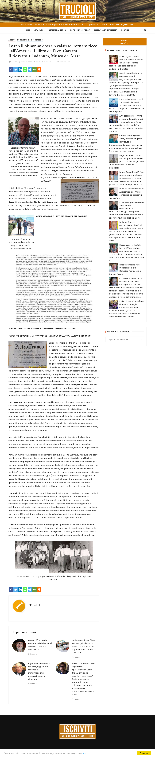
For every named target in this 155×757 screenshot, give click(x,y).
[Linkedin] (20, 69)
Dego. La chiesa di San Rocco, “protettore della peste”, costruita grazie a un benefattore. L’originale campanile (126, 161)
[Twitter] (15, 69)
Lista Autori (39, 30)
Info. (85, 753)
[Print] (39, 69)
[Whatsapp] (25, 69)
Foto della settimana (80, 30)
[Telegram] (30, 69)
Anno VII (12, 40)
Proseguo (144, 753)
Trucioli (49, 62)
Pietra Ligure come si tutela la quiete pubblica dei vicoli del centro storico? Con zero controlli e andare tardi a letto (126, 62)
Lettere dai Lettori (57, 30)
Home (27, 30)
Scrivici (125, 30)
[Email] (34, 69)
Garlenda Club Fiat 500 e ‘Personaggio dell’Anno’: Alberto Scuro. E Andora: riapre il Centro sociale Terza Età (83, 646)
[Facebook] (11, 69)
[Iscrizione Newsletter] (77, 731)
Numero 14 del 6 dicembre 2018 (30, 40)
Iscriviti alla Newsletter (105, 30)
